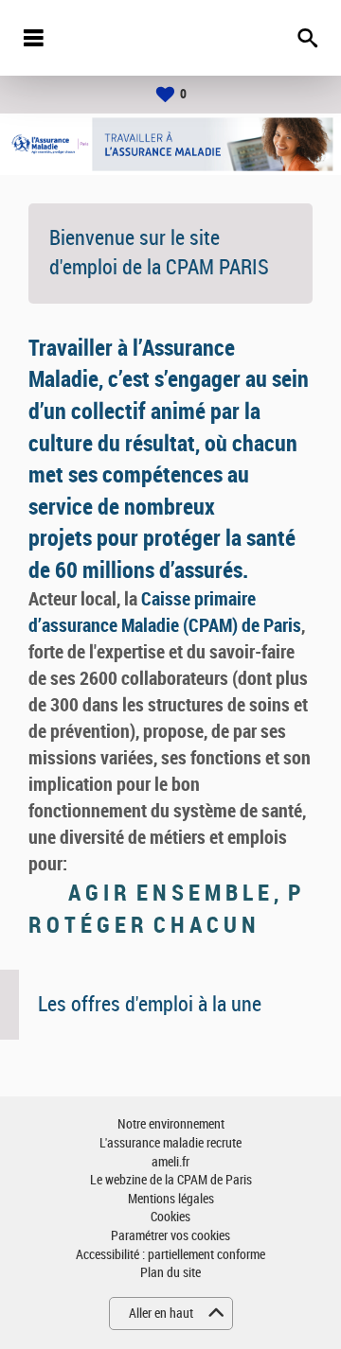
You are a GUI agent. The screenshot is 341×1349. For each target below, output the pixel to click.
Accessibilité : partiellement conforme (170, 1255)
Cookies (170, 1217)
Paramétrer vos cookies (170, 1236)
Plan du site (170, 1273)
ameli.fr (170, 1162)
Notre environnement (170, 1124)
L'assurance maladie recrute (170, 1143)
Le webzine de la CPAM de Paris (171, 1180)
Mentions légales (171, 1199)
